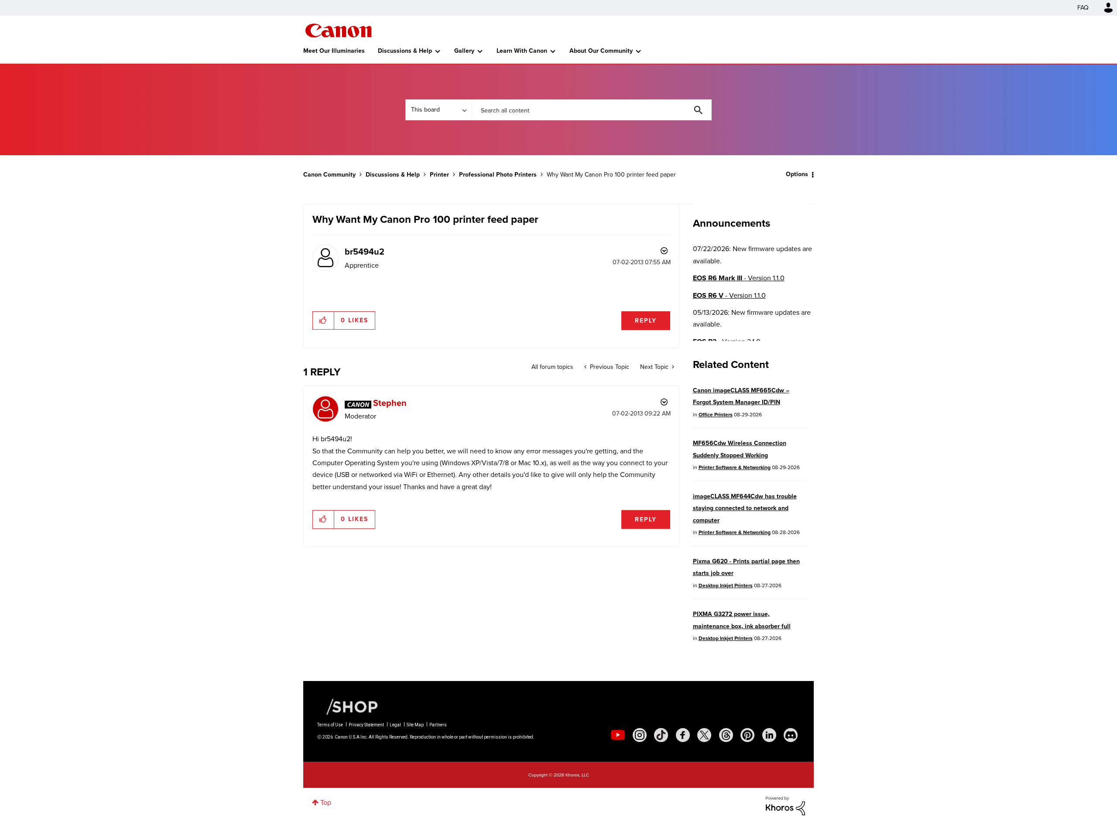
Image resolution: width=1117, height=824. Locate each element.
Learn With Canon (522, 50)
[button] (323, 320)
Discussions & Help (405, 50)
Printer (439, 174)
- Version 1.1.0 (739, 278)
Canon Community (338, 30)
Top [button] (325, 802)
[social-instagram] (640, 735)
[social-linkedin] (769, 735)
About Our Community (601, 50)
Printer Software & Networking (735, 467)
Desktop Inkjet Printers (726, 585)
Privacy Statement (366, 724)
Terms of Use (330, 724)
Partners (438, 724)
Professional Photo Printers (498, 174)
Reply (646, 320)
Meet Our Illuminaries (334, 50)
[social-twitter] (704, 735)
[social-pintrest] (747, 735)
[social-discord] (791, 735)
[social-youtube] (618, 735)
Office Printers (716, 415)
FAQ (1083, 7)
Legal (395, 724)
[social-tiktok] (661, 735)
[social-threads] (726, 735)
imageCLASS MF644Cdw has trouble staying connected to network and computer (745, 508)
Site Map (415, 724)
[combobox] (592, 109)
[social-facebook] (683, 735)
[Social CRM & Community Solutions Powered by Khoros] (785, 805)
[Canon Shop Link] (347, 706)
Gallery (464, 50)
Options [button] (797, 174)
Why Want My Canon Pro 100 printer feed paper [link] (611, 174)
